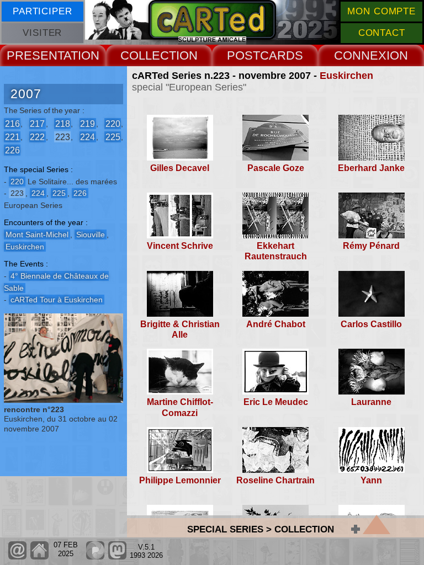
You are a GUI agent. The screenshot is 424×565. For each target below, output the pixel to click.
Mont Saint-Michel (37, 234)
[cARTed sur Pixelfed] (95, 557)
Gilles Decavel (179, 168)
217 (37, 123)
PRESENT (35, 55)
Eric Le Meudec (275, 402)
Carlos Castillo (371, 324)
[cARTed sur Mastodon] (117, 557)
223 (62, 136)
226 (12, 149)
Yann (371, 480)
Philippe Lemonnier (180, 480)
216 (12, 123)
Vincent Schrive (180, 245)
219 (87, 123)
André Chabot (275, 324)
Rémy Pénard (371, 245)
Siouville (90, 234)
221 (12, 136)
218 (62, 123)
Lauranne (371, 402)
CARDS (281, 55)
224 (87, 136)
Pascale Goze (275, 168)
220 (112, 123)
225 (112, 136)
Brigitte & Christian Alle (180, 329)
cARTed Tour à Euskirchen (56, 299)
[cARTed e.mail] (17, 557)
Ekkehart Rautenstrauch (276, 251)
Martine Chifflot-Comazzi (180, 407)
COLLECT (148, 55)
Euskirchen (346, 75)
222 (37, 136)
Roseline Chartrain (275, 480)
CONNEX (360, 55)
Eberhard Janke (371, 168)
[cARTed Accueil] (39, 557)
